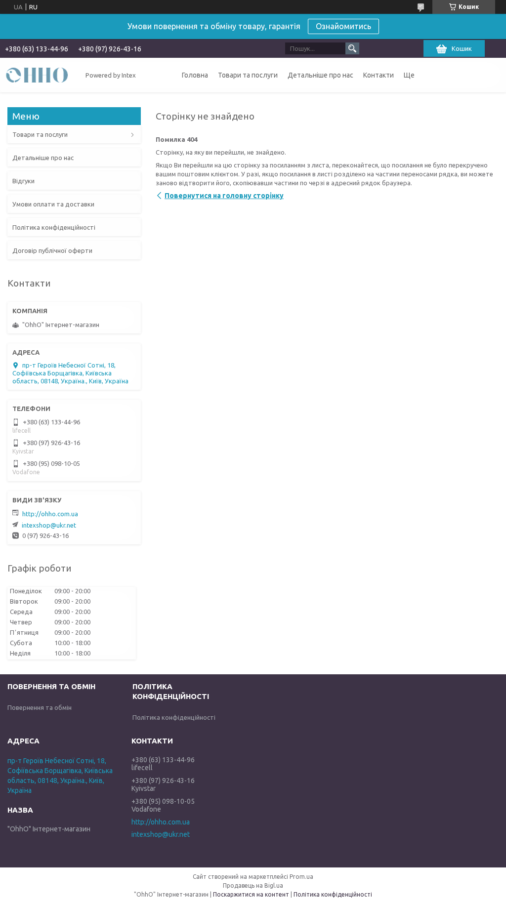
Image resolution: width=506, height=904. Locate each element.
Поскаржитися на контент (251, 894)
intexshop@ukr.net (49, 525)
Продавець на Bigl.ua (253, 885)
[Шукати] (352, 48)
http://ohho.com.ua (50, 513)
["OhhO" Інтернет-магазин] (37, 74)
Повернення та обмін (39, 707)
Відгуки (23, 180)
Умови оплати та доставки (53, 204)
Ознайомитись (343, 26)
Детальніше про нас (320, 75)
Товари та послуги (248, 75)
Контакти (378, 75)
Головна (195, 75)
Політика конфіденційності (53, 227)
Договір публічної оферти (52, 250)
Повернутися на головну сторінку (224, 196)
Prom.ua (301, 876)
